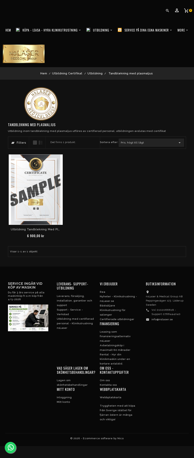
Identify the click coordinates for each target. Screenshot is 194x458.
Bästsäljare (107, 305)
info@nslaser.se (162, 319)
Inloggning (64, 397)
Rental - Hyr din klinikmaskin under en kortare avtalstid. (115, 359)
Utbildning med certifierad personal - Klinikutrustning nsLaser (75, 323)
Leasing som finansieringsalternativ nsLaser (115, 336)
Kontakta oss (108, 384)
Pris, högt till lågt (151, 142)
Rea (102, 291)
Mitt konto (63, 402)
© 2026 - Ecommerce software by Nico (97, 438)
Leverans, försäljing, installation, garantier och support (74, 301)
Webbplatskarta (110, 397)
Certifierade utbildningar (117, 319)
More (181, 30)
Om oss (105, 380)
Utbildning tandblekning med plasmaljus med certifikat (35, 229)
